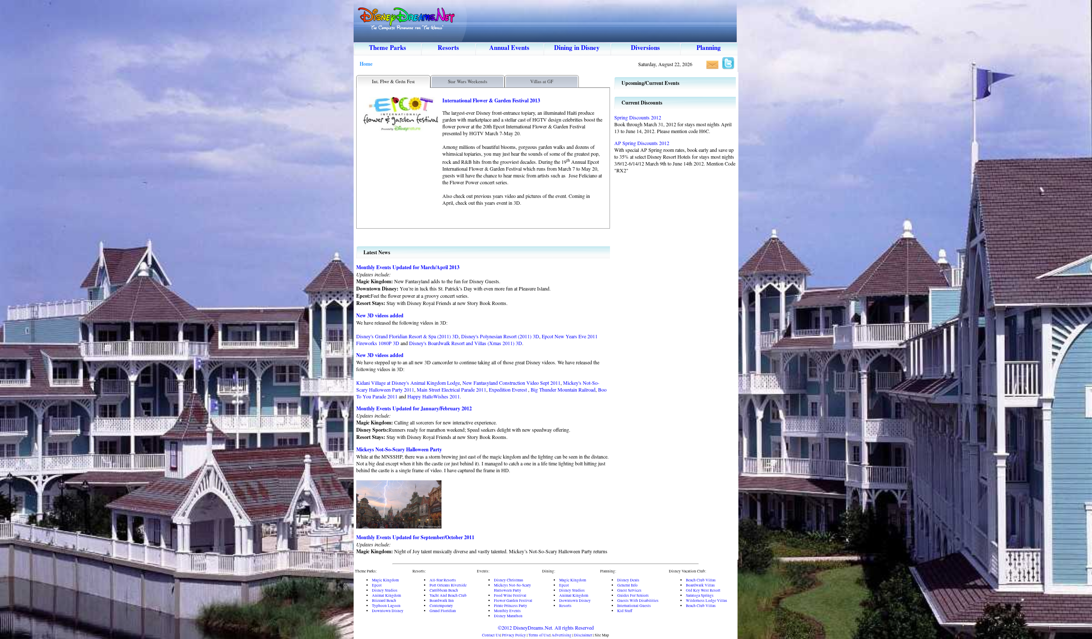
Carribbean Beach (444, 590)
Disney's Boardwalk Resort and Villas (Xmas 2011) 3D (465, 343)
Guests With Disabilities (638, 600)
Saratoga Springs (700, 595)
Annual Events (509, 47)
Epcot (377, 585)
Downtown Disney (388, 610)
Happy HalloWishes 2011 (433, 396)
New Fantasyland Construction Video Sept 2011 (511, 382)
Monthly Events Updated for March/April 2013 (407, 267)
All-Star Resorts (443, 580)
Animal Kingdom (386, 595)
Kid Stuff (624, 610)
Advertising (562, 635)
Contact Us (491, 635)
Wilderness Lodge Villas (706, 600)
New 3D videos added (380, 315)
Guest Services (629, 590)
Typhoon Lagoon (386, 605)
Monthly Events (507, 610)
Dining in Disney (577, 47)
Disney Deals (628, 580)
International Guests (634, 605)
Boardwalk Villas (700, 585)
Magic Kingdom (385, 580)
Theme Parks (387, 47)
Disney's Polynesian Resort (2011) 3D (500, 336)
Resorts (448, 47)
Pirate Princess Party (510, 605)
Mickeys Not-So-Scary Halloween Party (399, 449)
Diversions (645, 47)
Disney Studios (385, 590)
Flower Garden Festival (513, 600)
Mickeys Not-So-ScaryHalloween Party (512, 588)
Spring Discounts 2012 (637, 117)
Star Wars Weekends (467, 81)
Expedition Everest (508, 389)
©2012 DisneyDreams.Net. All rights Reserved (546, 627)
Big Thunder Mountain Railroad (563, 389)
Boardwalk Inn (442, 600)
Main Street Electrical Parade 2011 (451, 389)
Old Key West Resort (703, 590)
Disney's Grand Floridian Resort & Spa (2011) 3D (407, 336)
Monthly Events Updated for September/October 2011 (415, 537)
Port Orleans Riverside (448, 585)
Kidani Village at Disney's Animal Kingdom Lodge (408, 382)
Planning (709, 47)
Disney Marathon (508, 616)
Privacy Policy (514, 635)
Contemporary (441, 605)
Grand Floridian (443, 610)
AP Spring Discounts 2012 (641, 142)
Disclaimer (583, 635)
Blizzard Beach (384, 600)
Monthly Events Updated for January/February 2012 (414, 408)
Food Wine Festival (510, 595)
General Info (627, 585)
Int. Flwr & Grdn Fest (393, 81)
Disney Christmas (508, 580)
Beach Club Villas (701, 580)
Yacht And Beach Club (448, 595)
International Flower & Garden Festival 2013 (491, 100)
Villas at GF (541, 81)
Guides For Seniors (633, 595)
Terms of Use (539, 635)
